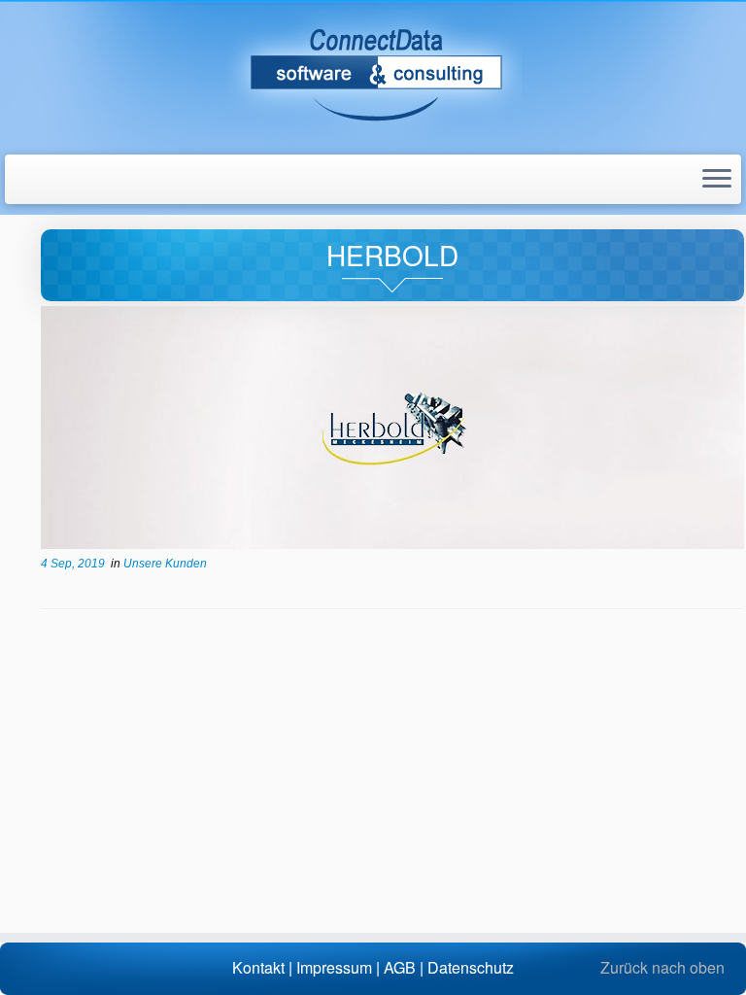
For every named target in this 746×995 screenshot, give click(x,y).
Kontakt (258, 967)
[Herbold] (392, 427)
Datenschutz (470, 967)
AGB (400, 967)
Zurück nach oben (662, 967)
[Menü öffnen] (716, 179)
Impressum (334, 967)
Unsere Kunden (165, 563)
